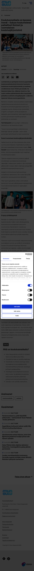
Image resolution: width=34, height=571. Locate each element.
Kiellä (17, 315)
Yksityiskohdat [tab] (17, 258)
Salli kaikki (17, 306)
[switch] (30, 290)
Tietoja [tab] (28, 258)
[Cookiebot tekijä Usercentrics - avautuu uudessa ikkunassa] (25, 254)
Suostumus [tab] (6, 258)
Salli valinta (17, 311)
